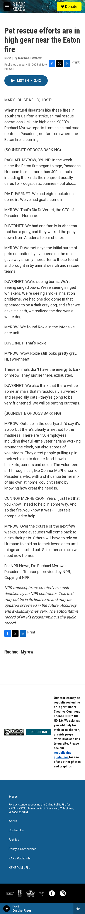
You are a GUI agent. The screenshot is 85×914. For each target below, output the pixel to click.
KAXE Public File (20, 858)
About (13, 821)
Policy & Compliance (22, 849)
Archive (14, 839)
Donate (71, 6)
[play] (6, 908)
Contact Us (16, 830)
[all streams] (79, 908)
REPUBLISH (39, 732)
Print (75, 62)
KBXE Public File (19, 867)
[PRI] (41, 893)
